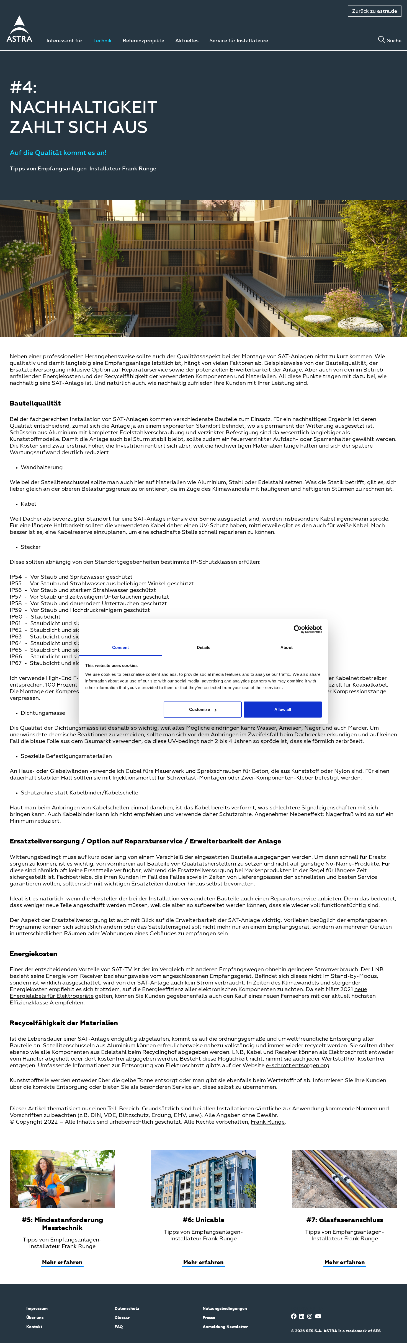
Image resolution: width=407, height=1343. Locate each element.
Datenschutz (127, 1309)
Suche (394, 40)
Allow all (282, 709)
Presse (209, 1318)
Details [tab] (203, 647)
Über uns (34, 1318)
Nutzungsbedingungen (225, 1309)
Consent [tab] (120, 647)
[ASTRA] (19, 29)
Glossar (122, 1318)
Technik (102, 40)
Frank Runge (268, 1122)
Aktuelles (187, 40)
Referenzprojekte (143, 40)
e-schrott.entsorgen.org (297, 1065)
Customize (199, 709)
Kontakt (34, 1327)
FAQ (119, 1327)
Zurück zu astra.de (374, 11)
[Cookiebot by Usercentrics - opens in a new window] (298, 629)
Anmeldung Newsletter (225, 1327)
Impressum (37, 1309)
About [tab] (286, 647)
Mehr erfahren (62, 1262)
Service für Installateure (239, 40)
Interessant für (64, 40)
